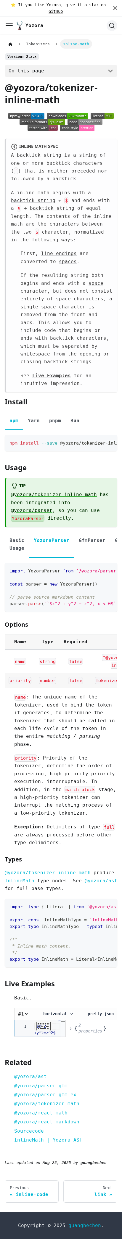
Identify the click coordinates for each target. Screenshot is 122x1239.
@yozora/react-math (41, 1113)
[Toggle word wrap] (99, 442)
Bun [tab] (74, 420)
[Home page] (10, 44)
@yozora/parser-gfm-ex (45, 1094)
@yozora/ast (101, 881)
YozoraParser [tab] (51, 540)
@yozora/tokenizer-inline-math (54, 494)
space (96, 283)
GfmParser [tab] (92, 540)
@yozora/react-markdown (46, 1122)
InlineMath (19, 881)
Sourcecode (29, 1131)
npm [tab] (13, 420)
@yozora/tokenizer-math (46, 1103)
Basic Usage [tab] (16, 544)
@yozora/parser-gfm (41, 1086)
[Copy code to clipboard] (110, 442)
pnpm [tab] (55, 420)
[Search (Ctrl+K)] (112, 25)
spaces (68, 261)
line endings (59, 253)
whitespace (35, 354)
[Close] (117, 8)
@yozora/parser (31, 510)
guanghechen (84, 1225)
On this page (26, 71)
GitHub (56, 11)
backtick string (39, 155)
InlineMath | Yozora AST (48, 1140)
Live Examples (51, 375)
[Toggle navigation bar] (9, 25)
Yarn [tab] (34, 420)
